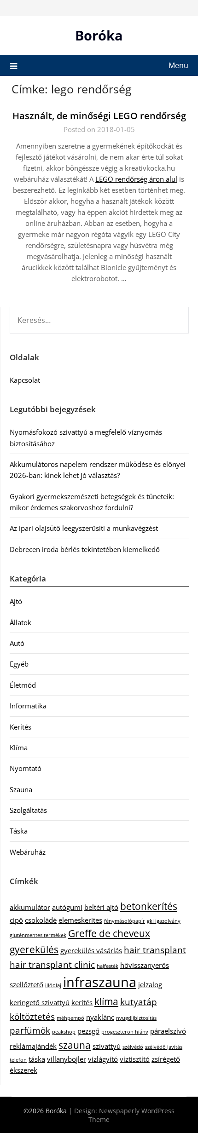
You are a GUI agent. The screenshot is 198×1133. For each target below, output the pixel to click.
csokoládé (41, 920)
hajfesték (107, 966)
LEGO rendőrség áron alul (136, 179)
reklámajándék (33, 1046)
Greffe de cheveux (109, 933)
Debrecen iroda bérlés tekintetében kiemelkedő (85, 549)
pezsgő (88, 1030)
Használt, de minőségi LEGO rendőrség (99, 115)
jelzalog (150, 984)
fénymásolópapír (124, 921)
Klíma (19, 747)
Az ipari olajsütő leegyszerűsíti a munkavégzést (84, 528)
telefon (18, 1060)
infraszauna (99, 982)
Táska (19, 830)
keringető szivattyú (40, 1002)
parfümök (30, 1030)
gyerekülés (34, 949)
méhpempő (70, 1018)
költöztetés (32, 1016)
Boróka (99, 35)
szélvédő (132, 1047)
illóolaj (53, 985)
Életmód (23, 685)
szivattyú (107, 1046)
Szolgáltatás (28, 810)
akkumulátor (30, 907)
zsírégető (165, 1059)
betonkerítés (148, 906)
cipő (16, 920)
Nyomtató (25, 768)
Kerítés (20, 726)
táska (37, 1059)
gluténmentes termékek (38, 935)
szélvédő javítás (163, 1047)
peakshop (64, 1032)
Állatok (20, 622)
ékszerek (23, 1070)
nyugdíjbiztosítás (136, 1018)
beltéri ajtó (101, 907)
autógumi (67, 907)
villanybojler (66, 1059)
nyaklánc (100, 1017)
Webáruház (28, 852)
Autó (17, 643)
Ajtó (16, 601)
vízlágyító (103, 1059)
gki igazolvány (164, 921)
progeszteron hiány (124, 1032)
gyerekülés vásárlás (91, 950)
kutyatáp (138, 1001)
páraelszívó (168, 1030)
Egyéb (19, 663)
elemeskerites (80, 920)
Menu (178, 65)
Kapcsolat (25, 380)
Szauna (21, 789)
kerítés (82, 1002)
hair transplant (155, 949)
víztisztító (135, 1059)
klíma (106, 1001)
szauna (74, 1045)
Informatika (28, 705)
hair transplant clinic (52, 964)
